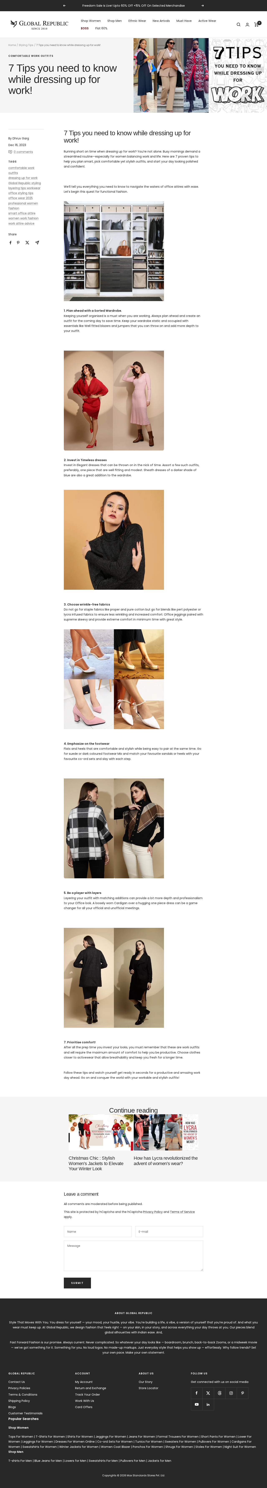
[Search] (239, 24)
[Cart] (256, 24)
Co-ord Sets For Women (115, 1442)
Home (12, 45)
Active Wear (207, 21)
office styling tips (20, 193)
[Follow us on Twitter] (208, 1393)
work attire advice (21, 223)
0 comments (23, 152)
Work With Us (84, 1401)
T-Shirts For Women (50, 1437)
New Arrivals (161, 21)
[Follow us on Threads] (219, 1393)
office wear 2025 (20, 198)
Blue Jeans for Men (48, 1461)
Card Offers (83, 1407)
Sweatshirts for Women (40, 1447)
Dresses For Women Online (75, 1442)
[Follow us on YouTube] (196, 1404)
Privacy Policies (19, 1388)
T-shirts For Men (20, 1461)
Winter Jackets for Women (78, 1447)
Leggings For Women (38, 1442)
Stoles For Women (208, 1447)
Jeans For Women (142, 1437)
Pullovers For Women (214, 1442)
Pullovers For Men (132, 1461)
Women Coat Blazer (115, 1447)
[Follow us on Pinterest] (242, 1393)
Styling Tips (26, 45)
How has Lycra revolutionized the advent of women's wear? (166, 1160)
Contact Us (16, 1382)
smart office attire (21, 213)
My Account (84, 1382)
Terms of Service (182, 1212)
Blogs (12, 1407)
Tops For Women (20, 1437)
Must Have (184, 21)
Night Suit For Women (240, 1447)
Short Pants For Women (218, 1437)
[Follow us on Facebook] (196, 1393)
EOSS (85, 28)
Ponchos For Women (148, 1447)
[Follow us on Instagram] (231, 1393)
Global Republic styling (24, 183)
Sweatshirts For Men (103, 1461)
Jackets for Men (159, 1461)
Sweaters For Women (180, 1442)
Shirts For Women (80, 1437)
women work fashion (23, 218)
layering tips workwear (24, 188)
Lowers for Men (75, 1461)
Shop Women (91, 21)
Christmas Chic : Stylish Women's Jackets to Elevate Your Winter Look (96, 1163)
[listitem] (10, 242)
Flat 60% (101, 28)
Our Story (145, 1382)
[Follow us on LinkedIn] (208, 1404)
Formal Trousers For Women (178, 1437)
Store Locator (148, 1388)
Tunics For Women (148, 1442)
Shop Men (114, 21)
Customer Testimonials (25, 1413)
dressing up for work (23, 178)
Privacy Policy (153, 1212)
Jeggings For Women (111, 1437)
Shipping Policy (19, 1401)
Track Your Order (87, 1394)
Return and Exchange (90, 1388)
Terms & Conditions (22, 1394)
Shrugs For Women (179, 1447)
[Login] (247, 24)
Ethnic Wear (137, 21)
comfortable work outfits (30, 56)
